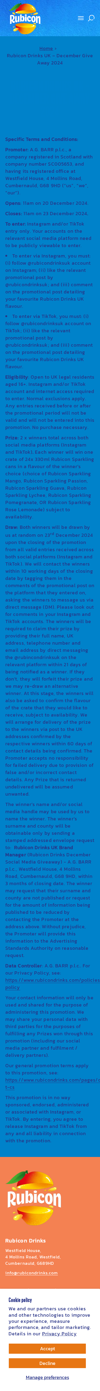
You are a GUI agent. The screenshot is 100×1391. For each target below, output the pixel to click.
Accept (47, 1348)
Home (46, 48)
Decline (47, 1363)
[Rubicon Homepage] (33, 1198)
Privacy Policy (59, 1333)
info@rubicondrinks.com (31, 1273)
